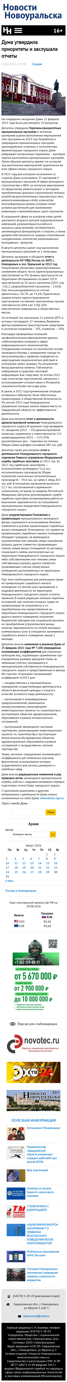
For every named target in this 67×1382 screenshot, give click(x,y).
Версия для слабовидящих (37, 1024)
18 (16, 867)
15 (48, 863)
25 (16, 872)
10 (7, 863)
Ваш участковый (37, 1170)
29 (48, 872)
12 (24, 863)
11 (16, 863)
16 (55, 863)
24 (7, 872)
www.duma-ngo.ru (52, 798)
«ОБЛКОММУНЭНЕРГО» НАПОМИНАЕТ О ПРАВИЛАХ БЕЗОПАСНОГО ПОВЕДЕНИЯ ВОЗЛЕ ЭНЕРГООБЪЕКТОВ (42, 1234)
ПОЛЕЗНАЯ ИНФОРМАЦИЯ (34, 1120)
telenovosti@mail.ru (36, 1316)
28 (40, 872)
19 (24, 867)
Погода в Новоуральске (20, 890)
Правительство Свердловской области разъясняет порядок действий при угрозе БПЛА (42, 1154)
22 (48, 867)
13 (32, 863)
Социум (37, 64)
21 (40, 867)
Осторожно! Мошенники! (43, 1128)
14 (40, 863)
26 (24, 872)
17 (7, 867)
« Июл (9, 881)
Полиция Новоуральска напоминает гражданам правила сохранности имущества (42, 1274)
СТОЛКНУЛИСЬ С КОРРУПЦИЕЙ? (38, 1208)
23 (55, 867)
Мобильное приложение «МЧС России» (43, 1253)
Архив (9, 829)
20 (32, 867)
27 (32, 872)
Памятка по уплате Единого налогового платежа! (40, 1192)
